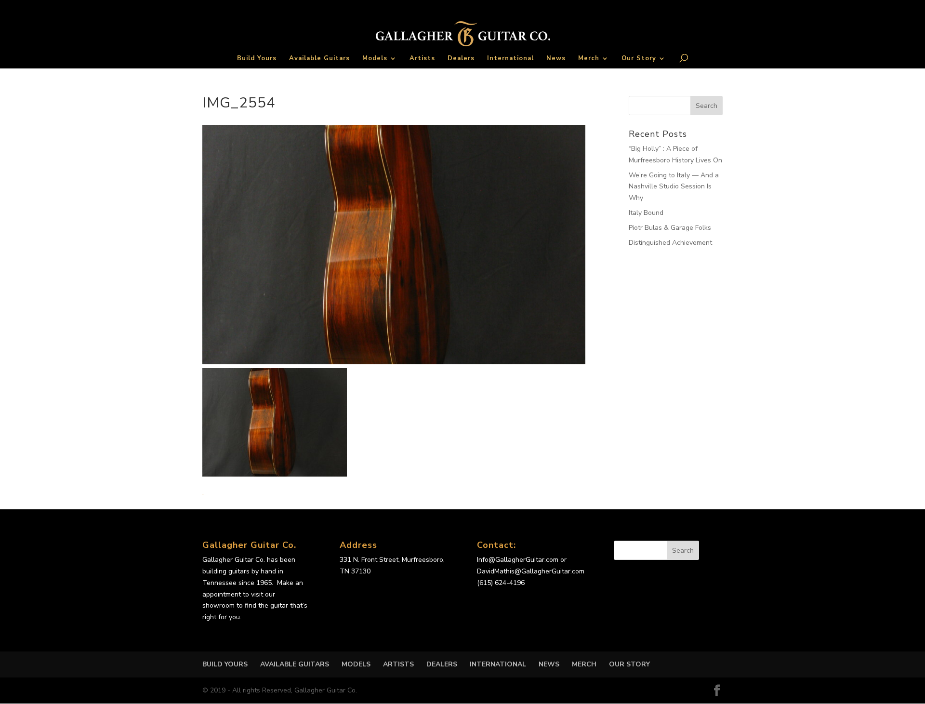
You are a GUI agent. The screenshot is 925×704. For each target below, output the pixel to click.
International (510, 59)
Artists (422, 59)
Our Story (638, 59)
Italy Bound (646, 212)
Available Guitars (319, 59)
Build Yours (257, 59)
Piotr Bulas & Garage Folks (670, 227)
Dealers (461, 59)
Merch (588, 59)
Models (374, 59)
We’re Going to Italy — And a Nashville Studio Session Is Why (674, 187)
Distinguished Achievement (670, 242)
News (556, 59)
